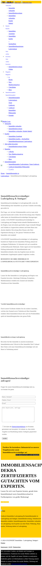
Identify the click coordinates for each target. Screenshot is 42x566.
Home (3, 173)
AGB (10, 547)
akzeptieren (15, 564)
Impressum (4, 547)
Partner (3, 543)
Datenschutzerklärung (18, 426)
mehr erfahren (23, 564)
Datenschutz (17, 547)
